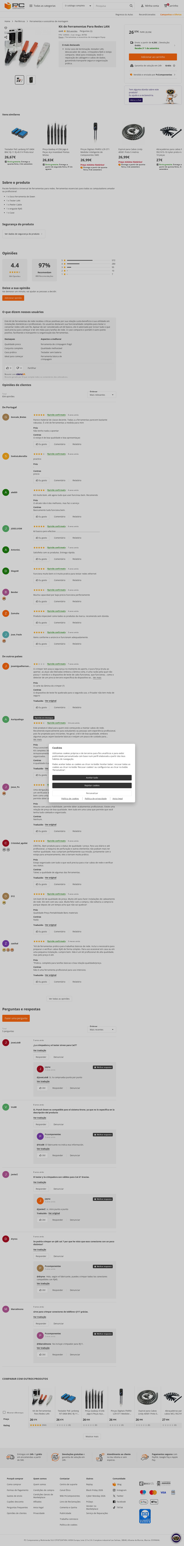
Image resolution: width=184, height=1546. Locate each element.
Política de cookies (70, 798)
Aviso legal (118, 798)
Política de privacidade (96, 798)
